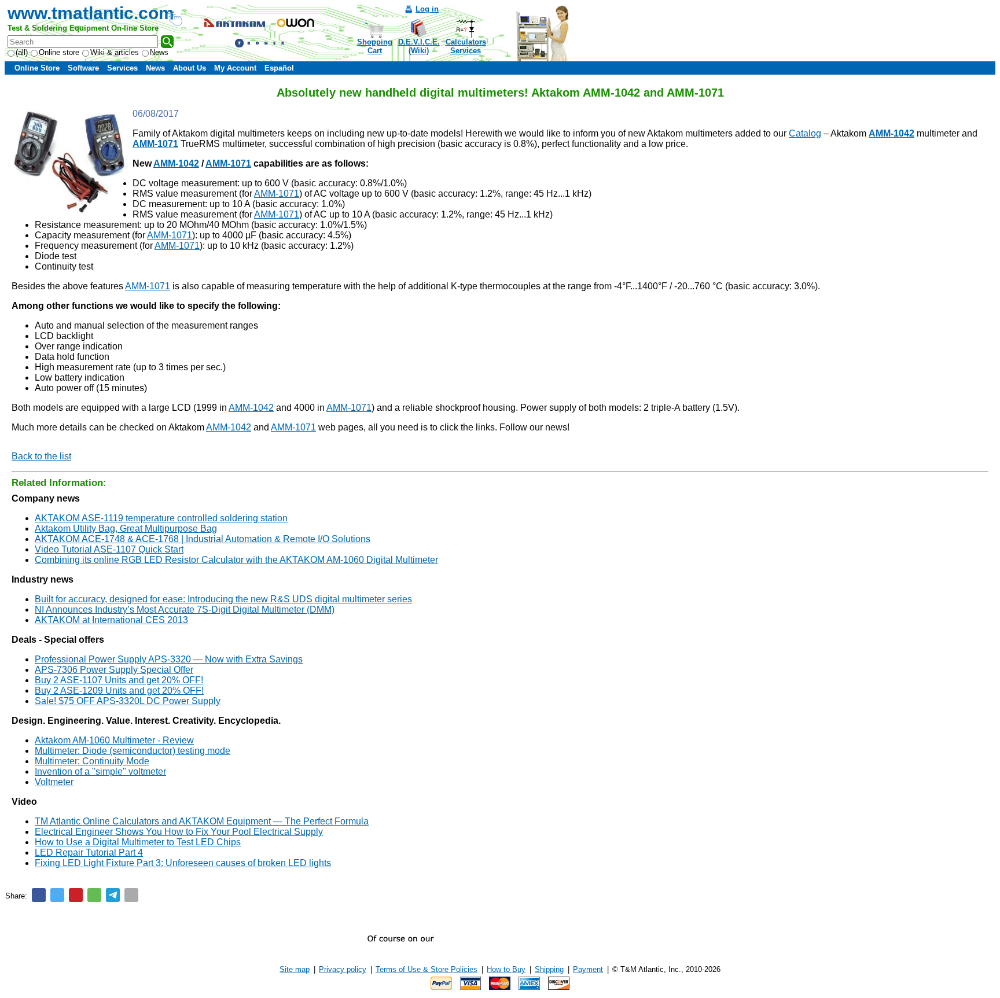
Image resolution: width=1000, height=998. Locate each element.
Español (279, 68)
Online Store (37, 68)
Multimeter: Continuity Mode (92, 761)
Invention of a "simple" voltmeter (100, 771)
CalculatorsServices (466, 46)
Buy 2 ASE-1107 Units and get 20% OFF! (119, 680)
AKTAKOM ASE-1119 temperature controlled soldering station (161, 518)
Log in (427, 9)
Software (83, 68)
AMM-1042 (251, 408)
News (159, 52)
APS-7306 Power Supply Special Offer (114, 670)
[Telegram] (113, 895)
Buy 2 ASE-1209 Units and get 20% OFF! (119, 690)
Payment (588, 969)
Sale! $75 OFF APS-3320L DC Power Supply (127, 701)
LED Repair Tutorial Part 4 (89, 852)
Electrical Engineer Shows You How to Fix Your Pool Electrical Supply (179, 832)
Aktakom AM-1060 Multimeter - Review (114, 740)
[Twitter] (57, 895)
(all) (22, 52)
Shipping (549, 969)
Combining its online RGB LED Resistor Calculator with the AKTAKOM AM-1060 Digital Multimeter (236, 560)
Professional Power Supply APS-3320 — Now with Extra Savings (169, 659)
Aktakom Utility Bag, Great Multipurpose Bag (126, 528)
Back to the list (41, 456)
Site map (295, 969)
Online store (59, 52)
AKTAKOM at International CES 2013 (111, 620)
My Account (235, 68)
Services (122, 68)
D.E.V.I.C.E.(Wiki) (419, 46)
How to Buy (506, 969)
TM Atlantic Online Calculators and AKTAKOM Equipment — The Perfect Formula (202, 821)
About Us (189, 68)
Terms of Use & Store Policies (426, 969)
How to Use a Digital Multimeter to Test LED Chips (138, 842)
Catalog (805, 133)
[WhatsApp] (94, 895)
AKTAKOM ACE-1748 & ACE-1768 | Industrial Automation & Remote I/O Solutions (202, 539)
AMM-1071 (276, 193)
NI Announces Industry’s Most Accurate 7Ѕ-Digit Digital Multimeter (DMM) (184, 609)
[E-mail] (131, 895)
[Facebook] (39, 895)
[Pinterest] (76, 895)
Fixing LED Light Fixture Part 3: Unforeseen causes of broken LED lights (183, 863)
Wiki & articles (114, 52)
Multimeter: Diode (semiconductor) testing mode (132, 751)
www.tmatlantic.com (91, 13)
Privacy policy (342, 969)
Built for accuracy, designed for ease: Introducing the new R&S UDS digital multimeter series (223, 599)
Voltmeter (54, 782)
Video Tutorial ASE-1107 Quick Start (109, 549)
